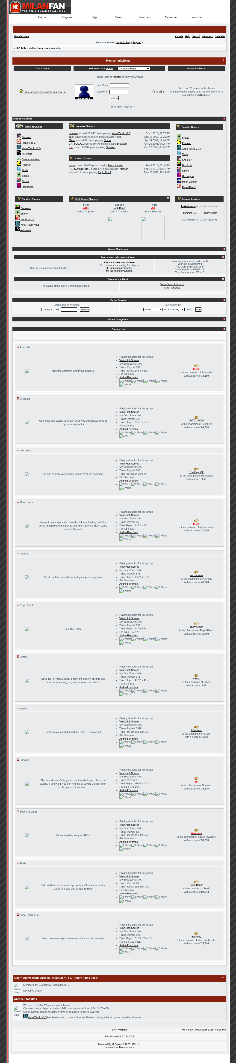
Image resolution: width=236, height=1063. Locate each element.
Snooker (26, 137)
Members (145, 17)
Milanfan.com (21, 36)
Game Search (118, 300)
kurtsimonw (188, 206)
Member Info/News (118, 60)
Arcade (197, 17)
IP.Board (116, 1044)
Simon (25, 181)
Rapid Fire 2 (28, 142)
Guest (109, 68)
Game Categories (118, 319)
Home (42, 17)
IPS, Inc (136, 1044)
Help (93, 17)
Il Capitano (196, 730)
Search (119, 17)
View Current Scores (172, 284)
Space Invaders (31, 159)
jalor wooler (210, 212)
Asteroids (27, 153)
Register (68, 17)
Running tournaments (119, 268)
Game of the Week (118, 279)
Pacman (26, 164)
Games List (118, 329)
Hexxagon (27, 186)
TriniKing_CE (190, 212)
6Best (72, 140)
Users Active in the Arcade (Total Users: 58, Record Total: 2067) (56, 978)
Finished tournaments (119, 270)
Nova (72, 165)
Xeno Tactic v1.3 (31, 148)
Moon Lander (115, 165)
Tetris (25, 170)
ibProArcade (112, 1036)
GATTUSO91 (76, 143)
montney (73, 133)
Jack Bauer (75, 136)
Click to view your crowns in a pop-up (44, 92)
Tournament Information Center (118, 257)
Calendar (171, 17)
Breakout (122, 143)
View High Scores (129, 360)
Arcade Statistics (22, 118)
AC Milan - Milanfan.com (32, 48)
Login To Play (123, 42)
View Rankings (172, 287)
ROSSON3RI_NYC (79, 168)
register (117, 76)
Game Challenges (118, 249)
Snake (25, 175)
